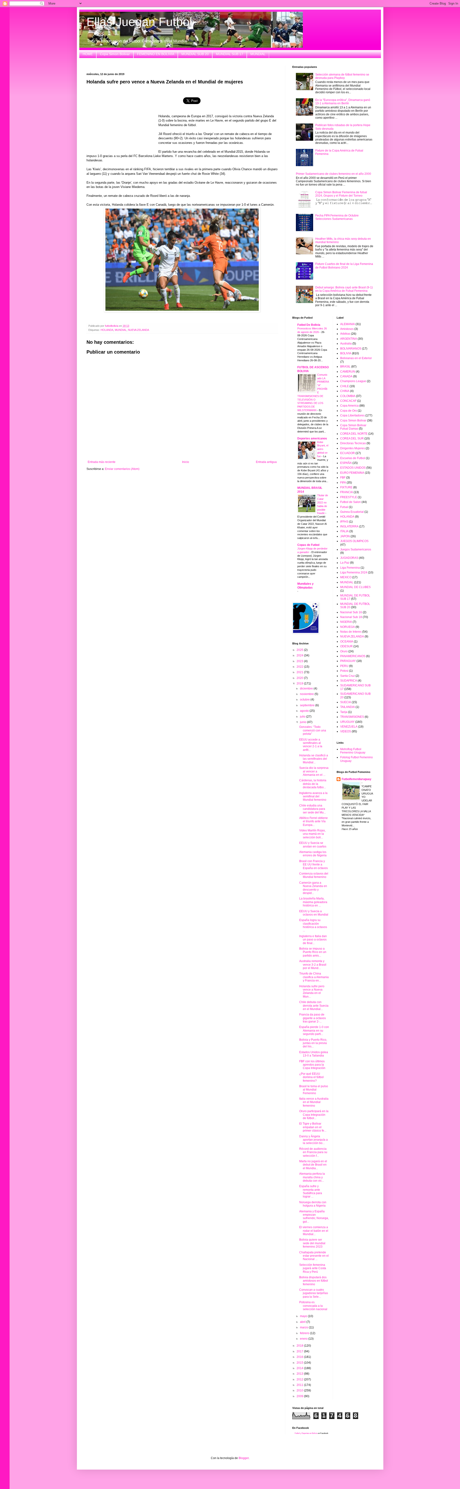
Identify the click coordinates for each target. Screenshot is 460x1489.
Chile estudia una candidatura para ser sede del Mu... (312, 809)
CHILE (344, 386)
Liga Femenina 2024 (353, 572)
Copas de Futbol (308, 545)
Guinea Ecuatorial (352, 512)
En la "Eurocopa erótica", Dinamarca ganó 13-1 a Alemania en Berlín (342, 101)
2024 (300, 655)
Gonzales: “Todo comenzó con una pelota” (312, 730)
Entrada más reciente (101, 462)
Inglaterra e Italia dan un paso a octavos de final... (313, 939)
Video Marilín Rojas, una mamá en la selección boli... (312, 834)
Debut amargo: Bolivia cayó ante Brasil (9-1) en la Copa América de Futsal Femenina (344, 289)
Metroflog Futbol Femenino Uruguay (352, 750)
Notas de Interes (351, 631)
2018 (300, 1345)
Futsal (344, 507)
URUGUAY (347, 722)
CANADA (346, 376)
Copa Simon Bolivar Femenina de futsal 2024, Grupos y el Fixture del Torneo (341, 194)
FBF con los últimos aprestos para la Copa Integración (312, 1065)
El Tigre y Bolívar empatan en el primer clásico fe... (312, 1127)
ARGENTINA (348, 338)
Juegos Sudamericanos (355, 549)
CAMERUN (347, 371)
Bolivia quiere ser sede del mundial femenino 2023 (312, 1243)
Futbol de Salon (350, 502)
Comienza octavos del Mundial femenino (313, 875)
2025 (300, 650)
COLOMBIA (347, 396)
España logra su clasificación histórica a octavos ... (313, 925)
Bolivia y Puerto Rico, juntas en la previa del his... (313, 1043)
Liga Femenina (350, 567)
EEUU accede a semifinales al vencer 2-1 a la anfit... (310, 745)
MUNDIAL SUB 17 (229, 54)
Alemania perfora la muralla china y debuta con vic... (312, 1177)
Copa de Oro (348, 410)
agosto (305, 710)
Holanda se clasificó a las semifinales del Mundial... (313, 759)
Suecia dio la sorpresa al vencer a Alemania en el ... (313, 771)
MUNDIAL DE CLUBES (355, 587)
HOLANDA (107, 329)
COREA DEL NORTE (354, 433)
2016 (300, 1357)
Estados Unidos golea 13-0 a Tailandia (313, 1054)
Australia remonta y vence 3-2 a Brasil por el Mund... (312, 964)
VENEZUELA (348, 726)
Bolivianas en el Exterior (356, 358)
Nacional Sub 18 (351, 617)
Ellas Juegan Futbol (139, 22)
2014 (300, 1368)
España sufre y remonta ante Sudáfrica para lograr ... (310, 1191)
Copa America (349, 405)
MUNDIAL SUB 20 (195, 54)
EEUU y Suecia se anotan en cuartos (312, 844)
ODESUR (346, 646)
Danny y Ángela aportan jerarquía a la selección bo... (313, 1140)
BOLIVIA (345, 353)
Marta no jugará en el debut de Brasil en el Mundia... (313, 1165)
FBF (342, 477)
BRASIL (345, 366)
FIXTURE (346, 487)
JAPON (345, 536)
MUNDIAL (257, 54)
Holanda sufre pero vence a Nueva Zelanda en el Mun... (311, 991)
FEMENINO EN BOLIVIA (155, 54)
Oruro (344, 651)
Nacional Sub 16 (351, 612)
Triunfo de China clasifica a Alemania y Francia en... (314, 977)
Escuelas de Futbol (352, 458)
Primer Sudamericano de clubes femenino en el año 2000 (333, 173)
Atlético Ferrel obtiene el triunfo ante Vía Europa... (313, 821)
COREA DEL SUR (352, 438)
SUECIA (345, 702)
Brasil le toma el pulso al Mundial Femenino (313, 1090)
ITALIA (344, 531)
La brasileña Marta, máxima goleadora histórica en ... (313, 902)
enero (304, 1338)
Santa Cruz (347, 675)
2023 (300, 661)
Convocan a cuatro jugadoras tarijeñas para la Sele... (313, 1293)
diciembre (307, 688)
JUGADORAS (349, 558)
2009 (300, 1396)
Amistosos (347, 329)
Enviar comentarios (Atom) (122, 469)
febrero (305, 1333)
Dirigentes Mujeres (352, 448)
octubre (305, 699)
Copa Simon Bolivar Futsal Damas (353, 427)
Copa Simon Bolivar (115, 54)
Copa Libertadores (352, 415)
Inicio (185, 462)
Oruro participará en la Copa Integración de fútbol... (313, 1114)
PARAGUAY (348, 661)
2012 (300, 1379)
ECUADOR (347, 453)
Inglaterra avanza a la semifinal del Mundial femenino (313, 796)
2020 (300, 678)
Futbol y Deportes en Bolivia (306, 1433)
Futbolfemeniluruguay (356, 779)
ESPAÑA (346, 463)
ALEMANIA (347, 324)
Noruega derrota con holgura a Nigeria (312, 1204)
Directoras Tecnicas (353, 443)
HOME (88, 54)
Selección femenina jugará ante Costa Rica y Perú (312, 1268)
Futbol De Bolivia (308, 325)
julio (303, 716)
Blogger (244, 1458)
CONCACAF (348, 401)
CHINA (344, 391)
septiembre (307, 705)
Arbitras (345, 333)
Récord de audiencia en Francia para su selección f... (313, 1152)
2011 (300, 1385)
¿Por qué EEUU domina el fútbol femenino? (311, 1077)
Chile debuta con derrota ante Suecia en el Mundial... (313, 1005)
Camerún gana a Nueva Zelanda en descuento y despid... (313, 888)
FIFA (343, 482)
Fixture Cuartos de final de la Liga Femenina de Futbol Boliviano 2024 (344, 265)
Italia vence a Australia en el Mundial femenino (313, 1102)
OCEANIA (346, 641)
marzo (304, 1327)
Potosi (344, 670)
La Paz (344, 562)
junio (303, 722)
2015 (300, 1362)
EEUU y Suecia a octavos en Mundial (313, 913)
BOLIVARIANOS (350, 348)
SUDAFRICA (348, 680)
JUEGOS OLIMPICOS (354, 541)
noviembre (307, 694)
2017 (300, 1351)
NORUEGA (347, 627)
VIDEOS (345, 731)
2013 (300, 1373)
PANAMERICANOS (352, 656)
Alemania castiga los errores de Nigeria (313, 853)
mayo (304, 1316)
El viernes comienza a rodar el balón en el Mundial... (313, 1231)
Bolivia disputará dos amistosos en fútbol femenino (313, 1281)
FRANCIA (346, 492)
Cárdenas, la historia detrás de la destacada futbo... (312, 784)
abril (303, 1322)
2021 (300, 672)
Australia (346, 343)
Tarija (343, 712)
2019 (300, 683)
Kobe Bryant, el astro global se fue (322, 449)
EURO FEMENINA (352, 472)
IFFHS (344, 521)
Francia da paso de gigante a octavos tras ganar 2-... (312, 1018)
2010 (300, 1390)
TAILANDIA (347, 707)
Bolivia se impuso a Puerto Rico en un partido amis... (312, 952)
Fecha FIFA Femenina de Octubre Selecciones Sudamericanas (337, 217)
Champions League (353, 381)
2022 (300, 666)
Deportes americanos (312, 438)
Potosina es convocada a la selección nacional (313, 1306)
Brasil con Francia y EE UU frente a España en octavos (313, 864)
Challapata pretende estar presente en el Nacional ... (314, 1256)
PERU (344, 666)
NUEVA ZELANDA (138, 329)
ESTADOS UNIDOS (353, 467)
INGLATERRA (349, 526)
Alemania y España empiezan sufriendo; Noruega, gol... (314, 1216)
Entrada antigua (266, 462)
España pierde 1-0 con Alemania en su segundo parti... (314, 1030)
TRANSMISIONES (352, 716)
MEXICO (345, 577)
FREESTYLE (348, 497)
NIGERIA (346, 622)
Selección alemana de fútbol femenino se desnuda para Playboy (342, 76)
